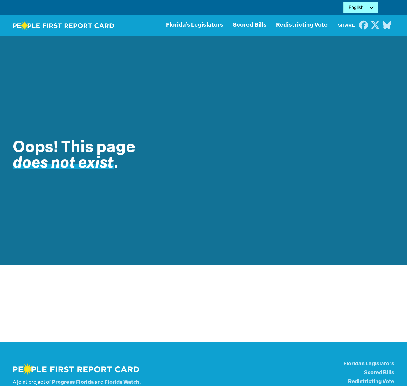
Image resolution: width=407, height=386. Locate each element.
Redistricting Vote (302, 25)
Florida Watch (122, 382)
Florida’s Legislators (194, 25)
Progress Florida (73, 382)
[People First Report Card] (63, 25)
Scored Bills (249, 25)
